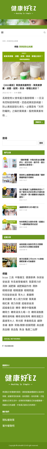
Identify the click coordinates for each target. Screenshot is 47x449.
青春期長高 (30, 320)
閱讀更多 (38, 122)
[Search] (44, 32)
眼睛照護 (29, 290)
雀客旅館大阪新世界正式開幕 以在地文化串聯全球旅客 (32, 245)
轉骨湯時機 (8, 316)
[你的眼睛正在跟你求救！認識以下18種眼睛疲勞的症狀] (9, 225)
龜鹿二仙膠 (31, 329)
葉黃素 (32, 299)
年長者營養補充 (19, 281)
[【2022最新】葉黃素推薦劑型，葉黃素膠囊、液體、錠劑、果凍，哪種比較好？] (23, 66)
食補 (4, 325)
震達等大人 (8, 320)
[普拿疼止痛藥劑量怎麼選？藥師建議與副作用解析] (9, 178)
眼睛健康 (18, 290)
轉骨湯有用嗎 (23, 316)
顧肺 (39, 320)
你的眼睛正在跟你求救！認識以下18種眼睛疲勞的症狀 (32, 222)
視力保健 (15, 303)
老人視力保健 (20, 299)
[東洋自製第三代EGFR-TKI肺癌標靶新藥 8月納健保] (9, 262)
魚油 (21, 329)
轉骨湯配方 (37, 316)
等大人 (21, 294)
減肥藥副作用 (24, 286)
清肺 (4, 286)
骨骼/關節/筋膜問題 (24, 325)
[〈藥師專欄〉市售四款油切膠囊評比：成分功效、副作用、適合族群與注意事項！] (9, 163)
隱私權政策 (8, 420)
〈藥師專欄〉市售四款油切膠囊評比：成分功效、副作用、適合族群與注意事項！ (32, 162)
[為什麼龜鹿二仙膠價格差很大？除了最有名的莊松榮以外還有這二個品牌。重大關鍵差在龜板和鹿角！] (9, 193)
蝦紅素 (6, 303)
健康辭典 (30, 277)
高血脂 (14, 329)
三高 (11, 277)
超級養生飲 (8, 307)
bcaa (5, 277)
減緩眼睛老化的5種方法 (28, 207)
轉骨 (18, 307)
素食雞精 (7, 299)
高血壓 (40, 325)
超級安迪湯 (28, 303)
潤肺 (35, 286)
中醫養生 (20, 277)
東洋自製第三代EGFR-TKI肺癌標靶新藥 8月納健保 (31, 260)
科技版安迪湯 (9, 294)
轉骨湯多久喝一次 (20, 312)
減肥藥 (12, 286)
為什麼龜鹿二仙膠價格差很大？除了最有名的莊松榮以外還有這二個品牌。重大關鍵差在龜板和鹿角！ (32, 193)
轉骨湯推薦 (37, 312)
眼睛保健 (7, 290)
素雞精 (30, 294)
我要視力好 (35, 281)
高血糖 (6, 329)
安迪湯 (6, 281)
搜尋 (4, 138)
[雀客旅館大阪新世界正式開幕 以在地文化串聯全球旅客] (9, 248)
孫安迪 (40, 277)
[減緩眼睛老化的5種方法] (9, 211)
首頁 (4, 41)
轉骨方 (6, 312)
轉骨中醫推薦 (29, 307)
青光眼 (19, 320)
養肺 (10, 325)
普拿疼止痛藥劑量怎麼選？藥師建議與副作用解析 (32, 176)
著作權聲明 (8, 425)
